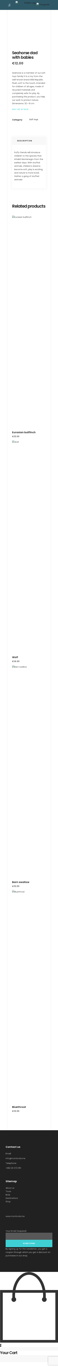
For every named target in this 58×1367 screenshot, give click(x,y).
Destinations (12, 1198)
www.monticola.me (15, 1216)
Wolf (15, 657)
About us (10, 1188)
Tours (8, 1191)
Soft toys (33, 119)
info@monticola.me (15, 1158)
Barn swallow (20, 882)
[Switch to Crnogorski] (43, 4)
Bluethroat (19, 1107)
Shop (8, 1201)
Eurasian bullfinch (24, 432)
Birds (8, 1194)
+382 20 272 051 (13, 1168)
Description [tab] (24, 140)
